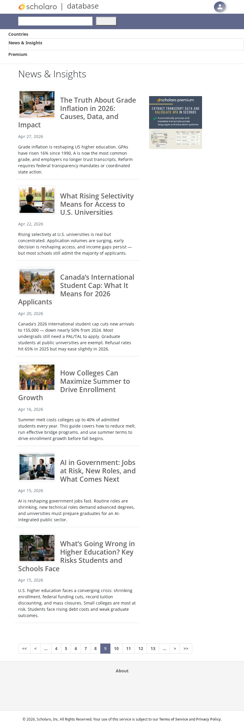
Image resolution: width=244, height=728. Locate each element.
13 (153, 648)
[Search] (106, 21)
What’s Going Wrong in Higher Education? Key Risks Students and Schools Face (76, 556)
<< (24, 648)
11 (128, 648)
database (83, 6)
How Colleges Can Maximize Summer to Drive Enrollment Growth (74, 385)
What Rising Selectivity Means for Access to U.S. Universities (97, 204)
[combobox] (55, 21)
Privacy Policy (208, 719)
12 (140, 648)
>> (186, 648)
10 (116, 648)
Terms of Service (173, 719)
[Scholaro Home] (37, 6)
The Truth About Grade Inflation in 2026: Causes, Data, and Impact (77, 112)
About (122, 671)
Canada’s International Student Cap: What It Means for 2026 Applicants (76, 289)
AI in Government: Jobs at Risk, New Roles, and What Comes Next (98, 471)
